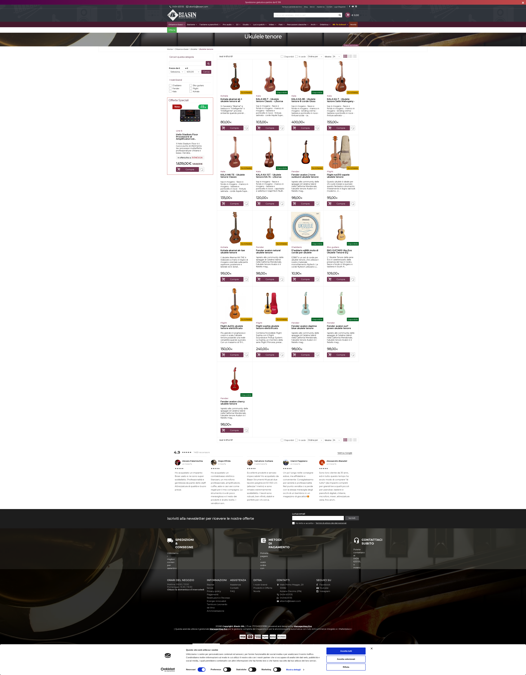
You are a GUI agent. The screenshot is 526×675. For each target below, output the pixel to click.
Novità (353, 24)
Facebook (325, 584)
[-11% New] (190, 127)
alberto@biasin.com (198, 6)
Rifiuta (346, 667)
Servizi (312, 7)
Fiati (281, 24)
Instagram (325, 591)
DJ (237, 24)
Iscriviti (351, 518)
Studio (246, 24)
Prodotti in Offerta (262, 588)
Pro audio (227, 24)
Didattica (324, 24)
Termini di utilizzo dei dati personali (331, 523)
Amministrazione (215, 611)
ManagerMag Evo (303, 626)
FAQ (232, 591)
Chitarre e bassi (175, 24)
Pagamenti (212, 594)
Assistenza (321, 7)
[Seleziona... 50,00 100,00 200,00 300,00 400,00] (193, 72)
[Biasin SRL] (182, 15)
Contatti (329, 7)
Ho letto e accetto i (305, 523)
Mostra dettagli (293, 669)
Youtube (324, 588)
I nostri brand (260, 584)
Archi (313, 24)
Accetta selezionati (346, 659)
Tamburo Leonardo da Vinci (292, 7)
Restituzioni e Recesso (218, 597)
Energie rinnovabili (216, 601)
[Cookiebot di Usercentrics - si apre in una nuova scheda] (168, 670)
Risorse (210, 584)
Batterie (191, 24)
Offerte (171, 30)
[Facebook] (349, 6)
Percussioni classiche (297, 24)
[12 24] (336, 56)
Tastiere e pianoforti (209, 24)
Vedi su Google (345, 453)
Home (170, 49)
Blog (306, 7)
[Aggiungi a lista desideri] (246, 128)
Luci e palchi (259, 24)
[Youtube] (352, 6)
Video (272, 24)
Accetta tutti (346, 651)
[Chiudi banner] (372, 648)
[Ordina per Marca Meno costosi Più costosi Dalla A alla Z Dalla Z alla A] (315, 56)
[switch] (227, 669)
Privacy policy (214, 591)
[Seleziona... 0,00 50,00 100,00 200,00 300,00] (177, 72)
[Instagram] (356, 6)
